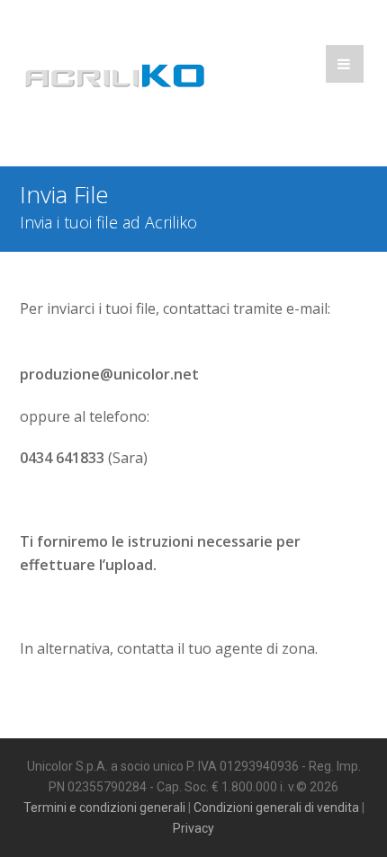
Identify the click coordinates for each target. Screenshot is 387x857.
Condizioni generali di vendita (276, 807)
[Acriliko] (114, 78)
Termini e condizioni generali (104, 807)
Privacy (193, 828)
